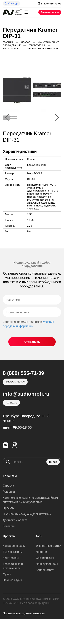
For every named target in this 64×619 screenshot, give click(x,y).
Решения (9, 491)
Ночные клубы (12, 580)
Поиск (53, 462)
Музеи (7, 574)
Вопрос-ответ (45, 569)
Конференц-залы (14, 545)
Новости (41, 551)
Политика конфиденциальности (24, 613)
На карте (8, 420)
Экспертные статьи (48, 545)
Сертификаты (45, 557)
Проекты (8, 508)
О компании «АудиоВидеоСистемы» (27, 514)
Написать (11, 403)
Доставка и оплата (15, 520)
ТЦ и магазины (13, 551)
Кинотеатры (11, 557)
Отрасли (8, 485)
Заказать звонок (50, 12)
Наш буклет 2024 (47, 563)
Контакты (9, 526)
